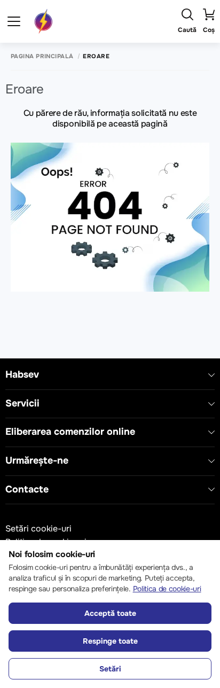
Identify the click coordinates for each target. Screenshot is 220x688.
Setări (110, 669)
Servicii (22, 403)
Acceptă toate (110, 613)
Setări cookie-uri (38, 528)
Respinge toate (110, 641)
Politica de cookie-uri (167, 588)
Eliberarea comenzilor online (70, 431)
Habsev (22, 374)
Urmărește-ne (36, 460)
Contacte (27, 489)
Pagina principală (42, 56)
